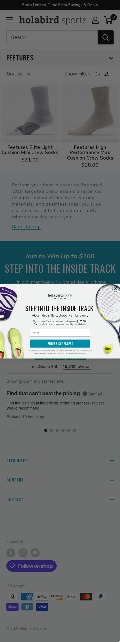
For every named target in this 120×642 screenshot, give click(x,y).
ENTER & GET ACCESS (60, 343)
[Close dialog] (115, 288)
